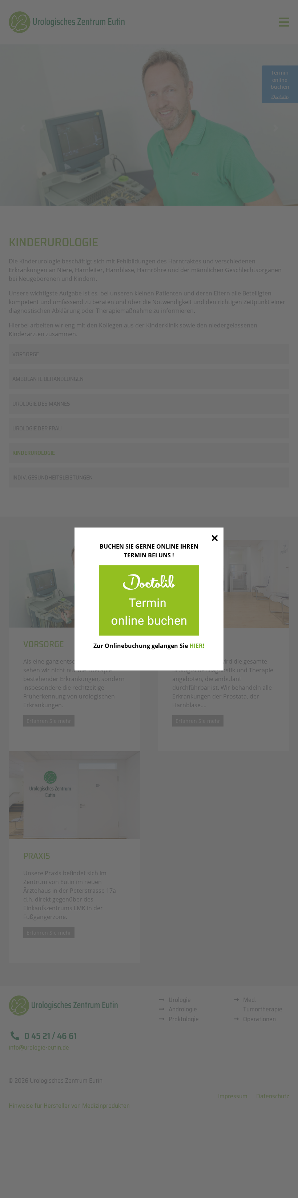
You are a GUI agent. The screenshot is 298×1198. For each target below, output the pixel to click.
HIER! (197, 646)
